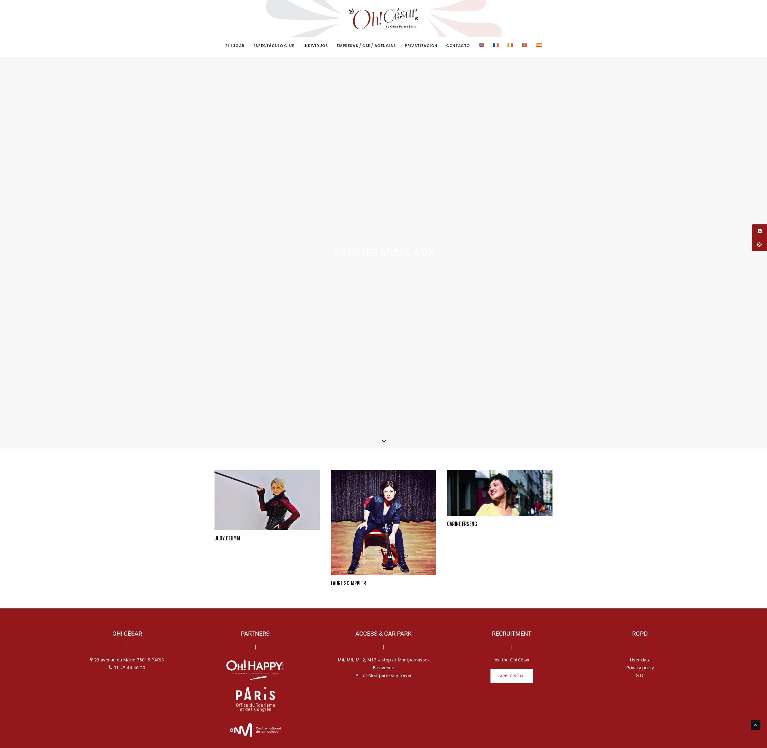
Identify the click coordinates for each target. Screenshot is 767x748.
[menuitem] (236, 46)
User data (640, 660)
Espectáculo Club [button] (274, 45)
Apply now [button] (512, 676)
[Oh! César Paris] (383, 18)
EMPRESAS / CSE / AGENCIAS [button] (366, 45)
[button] (267, 500)
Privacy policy (640, 667)
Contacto (458, 45)
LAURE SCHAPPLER (348, 583)
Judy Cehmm (227, 538)
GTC (639, 675)
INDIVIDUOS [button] (316, 45)
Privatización (421, 45)
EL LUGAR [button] (234, 45)
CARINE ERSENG (462, 524)
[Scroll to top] (755, 724)
